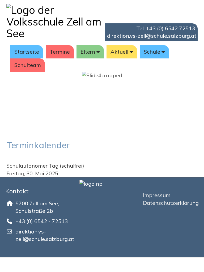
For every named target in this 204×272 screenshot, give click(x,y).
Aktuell (119, 51)
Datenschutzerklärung (171, 202)
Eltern (87, 51)
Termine (60, 51)
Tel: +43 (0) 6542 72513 (165, 28)
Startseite (26, 51)
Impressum (157, 195)
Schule (152, 51)
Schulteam (27, 65)
